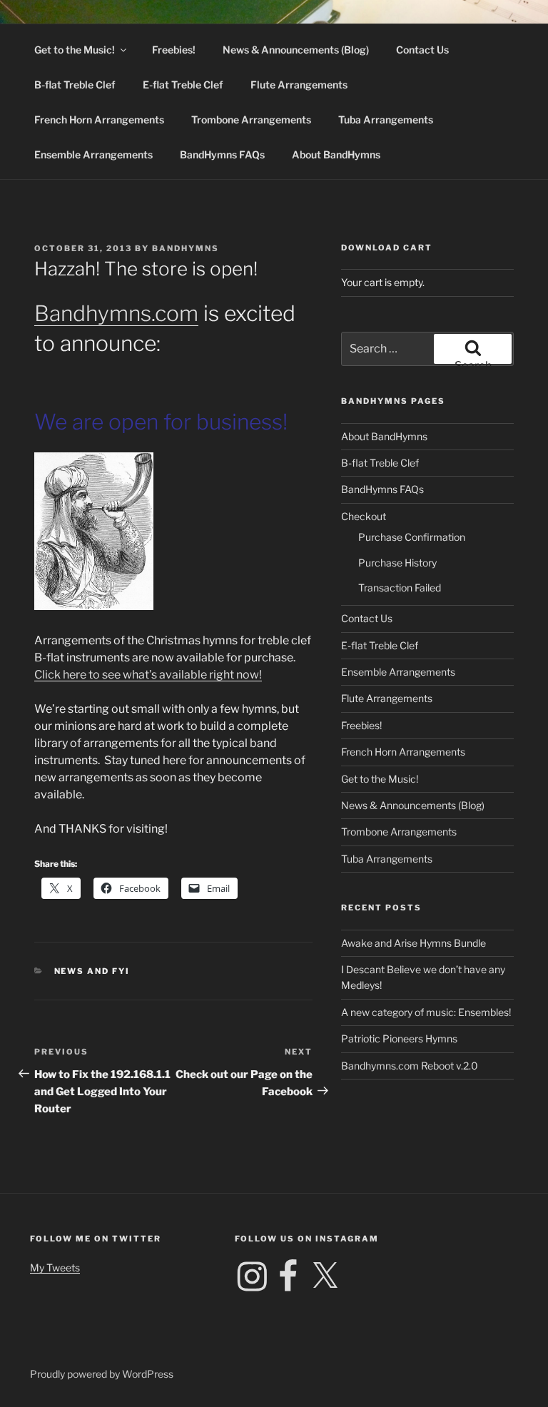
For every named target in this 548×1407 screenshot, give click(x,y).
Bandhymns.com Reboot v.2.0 (409, 1066)
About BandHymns (336, 154)
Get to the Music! (74, 50)
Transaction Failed (399, 587)
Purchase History (397, 563)
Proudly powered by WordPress (101, 1374)
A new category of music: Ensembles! (426, 1012)
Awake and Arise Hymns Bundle (413, 943)
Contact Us (422, 50)
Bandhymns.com (116, 313)
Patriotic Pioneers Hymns (399, 1038)
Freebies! (174, 50)
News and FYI (92, 971)
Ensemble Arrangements (93, 154)
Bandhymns (185, 248)
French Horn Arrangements (99, 119)
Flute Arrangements (298, 84)
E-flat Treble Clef (183, 84)
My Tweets (55, 1267)
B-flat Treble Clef (75, 84)
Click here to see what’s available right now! (148, 674)
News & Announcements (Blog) (296, 50)
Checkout (363, 516)
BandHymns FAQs (222, 154)
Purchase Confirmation (411, 537)
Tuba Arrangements (385, 119)
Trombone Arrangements (251, 119)
